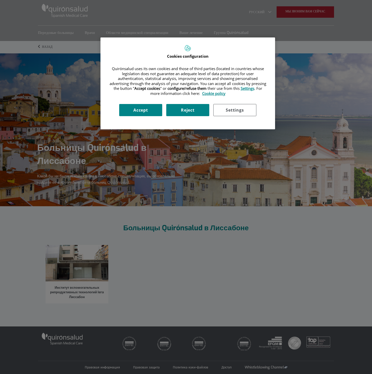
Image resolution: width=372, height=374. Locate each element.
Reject (188, 110)
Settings (235, 110)
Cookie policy (213, 93)
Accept (140, 110)
